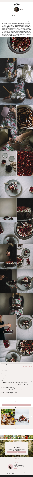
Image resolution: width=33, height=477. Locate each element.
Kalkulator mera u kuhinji (24, 473)
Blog (12, 471)
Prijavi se (16, 452)
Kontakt (15, 468)
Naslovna (8, 471)
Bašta (13, 473)
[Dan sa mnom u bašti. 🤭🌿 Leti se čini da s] (18, 437)
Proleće (18, 471)
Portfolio (8, 473)
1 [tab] (15, 428)
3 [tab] (16, 428)
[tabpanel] (8, 418)
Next (31, 419)
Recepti (13, 472)
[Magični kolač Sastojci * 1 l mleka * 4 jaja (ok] (2, 437)
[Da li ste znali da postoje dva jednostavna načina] (14, 437)
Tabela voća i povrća (24, 471)
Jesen (18, 472)
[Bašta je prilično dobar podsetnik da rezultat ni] (10, 437)
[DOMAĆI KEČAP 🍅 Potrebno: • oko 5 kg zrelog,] (6, 437)
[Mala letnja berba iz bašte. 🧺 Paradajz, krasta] (31, 437)
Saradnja (8, 472)
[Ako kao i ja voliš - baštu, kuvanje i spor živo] (27, 437)
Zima (18, 473)
